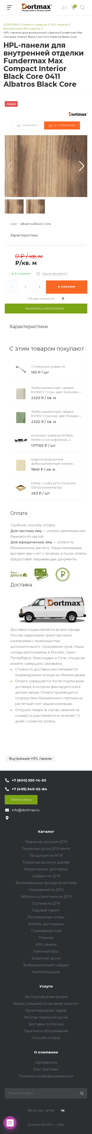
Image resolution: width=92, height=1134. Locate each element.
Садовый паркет (46, 910)
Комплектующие (46, 972)
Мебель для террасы (46, 924)
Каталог (46, 831)
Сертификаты (46, 1062)
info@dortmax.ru (25, 810)
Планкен (46, 938)
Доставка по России (46, 1024)
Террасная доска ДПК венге (46, 848)
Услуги (46, 986)
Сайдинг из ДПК (46, 876)
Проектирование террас (46, 1010)
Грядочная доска (46, 958)
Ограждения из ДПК (46, 890)
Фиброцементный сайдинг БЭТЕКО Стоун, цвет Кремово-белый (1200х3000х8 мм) (55, 392)
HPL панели (46, 944)
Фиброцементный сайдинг (46, 965)
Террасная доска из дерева (46, 862)
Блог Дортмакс (46, 1069)
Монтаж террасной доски (46, 1017)
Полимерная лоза (46, 931)
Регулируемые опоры (46, 917)
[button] (82, 166)
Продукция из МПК (46, 855)
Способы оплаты (46, 1038)
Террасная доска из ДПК (46, 842)
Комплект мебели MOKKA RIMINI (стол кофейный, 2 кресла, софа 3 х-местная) (52, 440)
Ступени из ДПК (46, 903)
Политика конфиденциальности (46, 1076)
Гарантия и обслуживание (46, 1031)
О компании (46, 1052)
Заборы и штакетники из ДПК (46, 896)
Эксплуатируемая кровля (46, 997)
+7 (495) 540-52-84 (29, 789)
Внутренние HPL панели (30, 758)
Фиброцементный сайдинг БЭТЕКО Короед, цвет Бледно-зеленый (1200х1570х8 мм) (55, 416)
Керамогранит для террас (46, 869)
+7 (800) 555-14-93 (29, 780)
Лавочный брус (46, 951)
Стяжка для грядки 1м (48, 366)
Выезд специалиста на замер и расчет (46, 1003)
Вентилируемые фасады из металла (46, 883)
